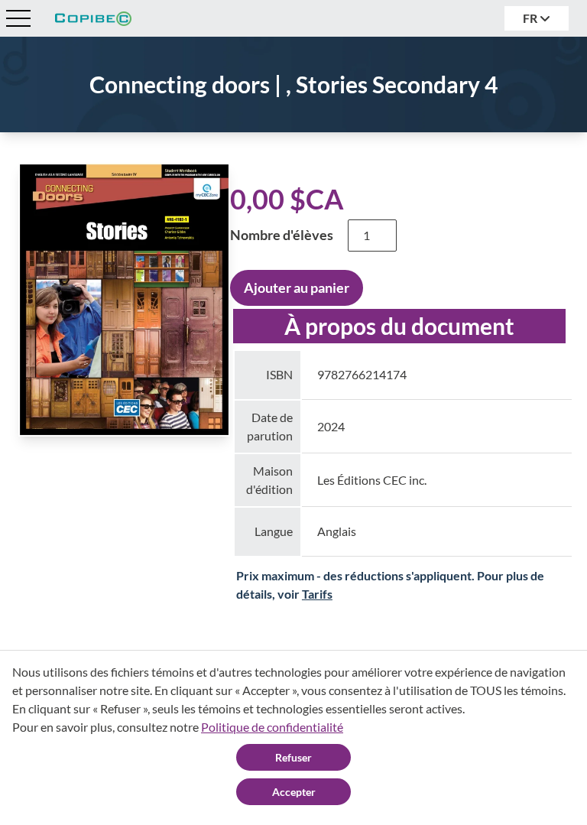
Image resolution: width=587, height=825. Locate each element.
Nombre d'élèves (281, 234)
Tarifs (317, 593)
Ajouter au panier (296, 287)
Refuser (293, 757)
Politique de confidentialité (272, 726)
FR (531, 18)
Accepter (294, 791)
